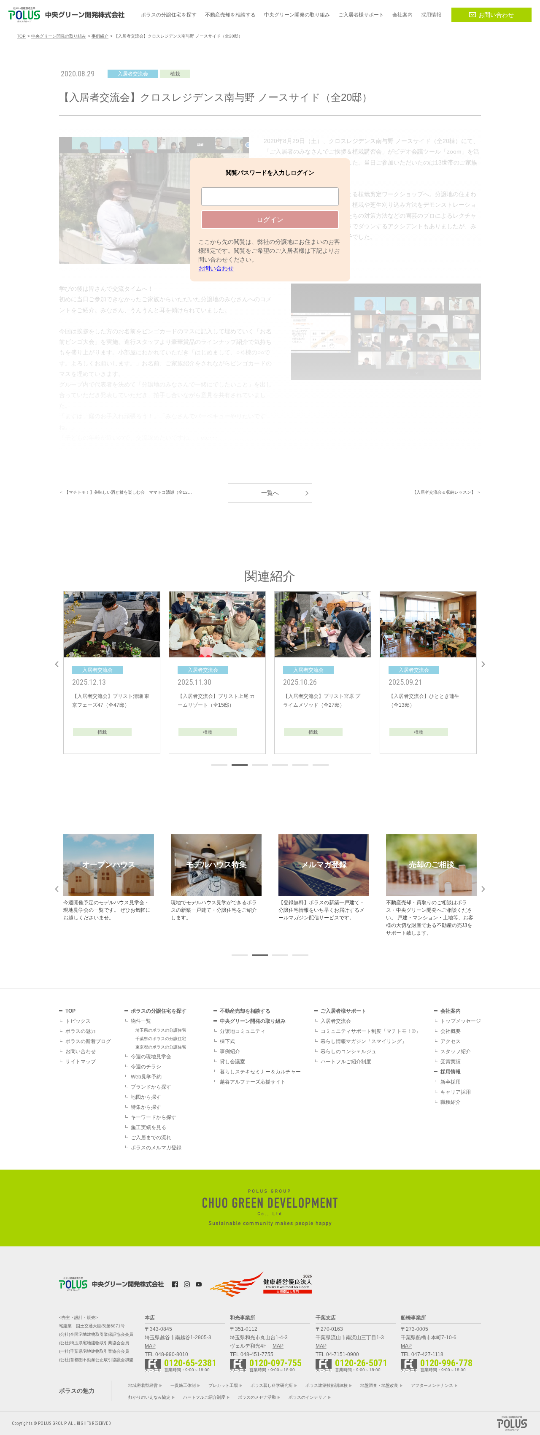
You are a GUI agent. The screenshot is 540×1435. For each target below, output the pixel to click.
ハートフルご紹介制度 (346, 1062)
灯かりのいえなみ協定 (149, 1397)
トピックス (78, 1021)
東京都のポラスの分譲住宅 (160, 1047)
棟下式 (227, 1041)
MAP (150, 1346)
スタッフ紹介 (455, 1051)
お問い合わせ (496, 14)
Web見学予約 (146, 1077)
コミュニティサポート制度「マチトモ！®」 (371, 1031)
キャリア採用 (455, 1092)
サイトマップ (80, 1062)
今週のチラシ (146, 1067)
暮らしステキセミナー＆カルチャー (260, 1072)
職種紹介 (450, 1102)
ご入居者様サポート (343, 1011)
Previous (57, 664)
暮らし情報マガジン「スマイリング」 (364, 1041)
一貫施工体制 (183, 1385)
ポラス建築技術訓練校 (326, 1385)
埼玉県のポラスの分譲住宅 (160, 1030)
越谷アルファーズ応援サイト (253, 1082)
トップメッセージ (460, 1021)
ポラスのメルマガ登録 (156, 1148)
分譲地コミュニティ (242, 1031)
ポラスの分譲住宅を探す (158, 1011)
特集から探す (146, 1107)
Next (483, 664)
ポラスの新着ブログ (88, 1041)
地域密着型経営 (143, 1385)
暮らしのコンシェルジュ (348, 1051)
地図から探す (146, 1097)
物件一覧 (141, 1021)
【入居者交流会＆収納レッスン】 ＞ (446, 492)
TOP (70, 1011)
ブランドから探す (151, 1087)
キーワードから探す (153, 1117)
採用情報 (450, 1072)
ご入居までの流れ (151, 1137)
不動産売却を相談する (245, 1011)
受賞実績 (450, 1062)
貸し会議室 (232, 1062)
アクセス (450, 1041)
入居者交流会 (336, 1021)
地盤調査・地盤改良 (379, 1385)
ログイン (270, 219)
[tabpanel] (111, 672)
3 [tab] (260, 765)
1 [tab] (219, 765)
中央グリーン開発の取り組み (253, 1021)
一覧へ (270, 492)
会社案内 (450, 1011)
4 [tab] (280, 765)
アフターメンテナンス (432, 1385)
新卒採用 (450, 1082)
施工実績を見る (148, 1127)
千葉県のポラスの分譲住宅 (160, 1038)
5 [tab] (300, 765)
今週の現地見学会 (151, 1056)
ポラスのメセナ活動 (257, 1397)
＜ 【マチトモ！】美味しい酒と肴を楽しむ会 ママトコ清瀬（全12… (125, 492)
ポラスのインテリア (308, 1397)
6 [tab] (321, 765)
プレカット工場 (223, 1385)
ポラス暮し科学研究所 (272, 1385)
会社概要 (450, 1031)
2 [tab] (240, 765)
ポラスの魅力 (80, 1031)
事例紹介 (230, 1051)
